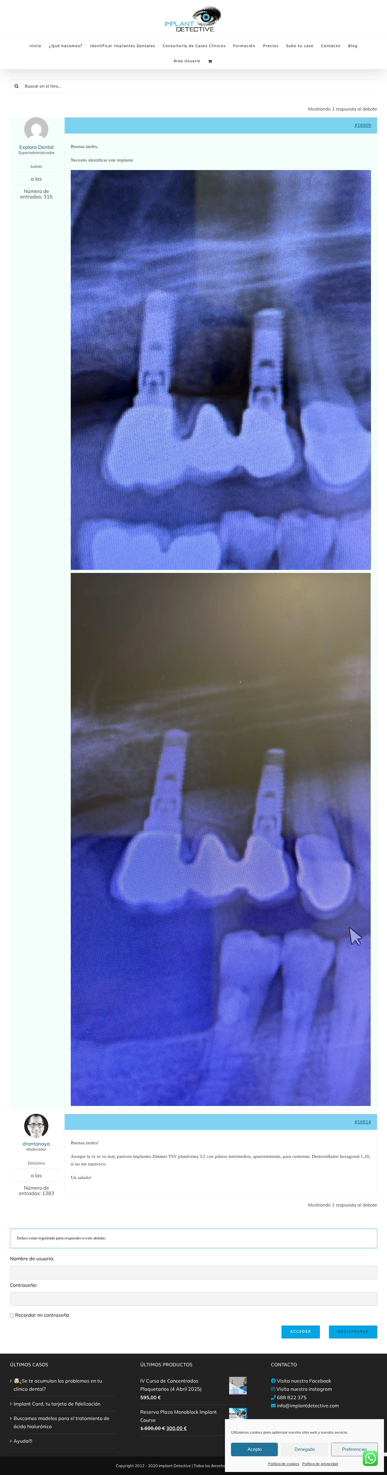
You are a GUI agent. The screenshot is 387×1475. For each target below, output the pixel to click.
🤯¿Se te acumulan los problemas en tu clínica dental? (58, 1385)
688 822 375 (292, 1397)
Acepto (255, 1449)
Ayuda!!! (23, 1441)
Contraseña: (23, 1285)
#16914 (363, 1122)
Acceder (300, 1331)
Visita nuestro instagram (304, 1389)
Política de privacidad (320, 1463)
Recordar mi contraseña (42, 1315)
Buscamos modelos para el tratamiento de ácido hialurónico (61, 1422)
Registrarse (353, 1331)
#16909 (363, 125)
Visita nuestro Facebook (304, 1381)
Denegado (304, 1449)
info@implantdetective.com (308, 1406)
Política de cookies (283, 1463)
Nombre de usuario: (32, 1258)
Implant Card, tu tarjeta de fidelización (57, 1404)
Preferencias (354, 1449)
